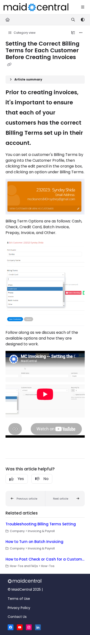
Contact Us (17, 616)
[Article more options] (81, 33)
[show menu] (82, 7)
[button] (25, 498)
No (45, 478)
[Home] (36, 7)
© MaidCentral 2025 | (25, 589)
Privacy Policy (19, 607)
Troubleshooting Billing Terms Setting (41, 524)
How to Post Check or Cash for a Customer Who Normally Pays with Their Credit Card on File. (45, 559)
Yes (21, 478)
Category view (24, 33)
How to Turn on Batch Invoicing (34, 541)
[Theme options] (82, 20)
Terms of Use (19, 598)
